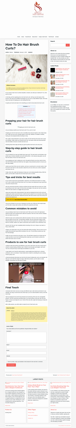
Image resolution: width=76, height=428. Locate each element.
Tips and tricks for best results (25, 112)
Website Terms (64, 425)
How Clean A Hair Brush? (17, 375)
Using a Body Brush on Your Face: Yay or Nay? (62, 75)
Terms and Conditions (33, 415)
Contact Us (30, 418)
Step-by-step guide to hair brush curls (26, 110)
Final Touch (21, 116)
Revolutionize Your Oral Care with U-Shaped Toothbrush (62, 69)
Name (8, 344)
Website (8, 356)
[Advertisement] (38, 27)
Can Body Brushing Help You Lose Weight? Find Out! (62, 81)
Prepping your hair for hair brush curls (26, 108)
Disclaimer (68, 425)
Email (8, 350)
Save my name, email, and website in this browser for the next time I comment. (25, 361)
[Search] (68, 45)
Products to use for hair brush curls (26, 115)
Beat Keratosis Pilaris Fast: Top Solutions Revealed (62, 93)
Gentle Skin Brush (11, 425)
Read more (7, 405)
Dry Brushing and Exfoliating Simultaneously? (62, 87)
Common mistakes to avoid (24, 113)
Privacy (60, 425)
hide (29, 106)
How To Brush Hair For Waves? (63, 375)
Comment (8, 331)
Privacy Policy (31, 412)
